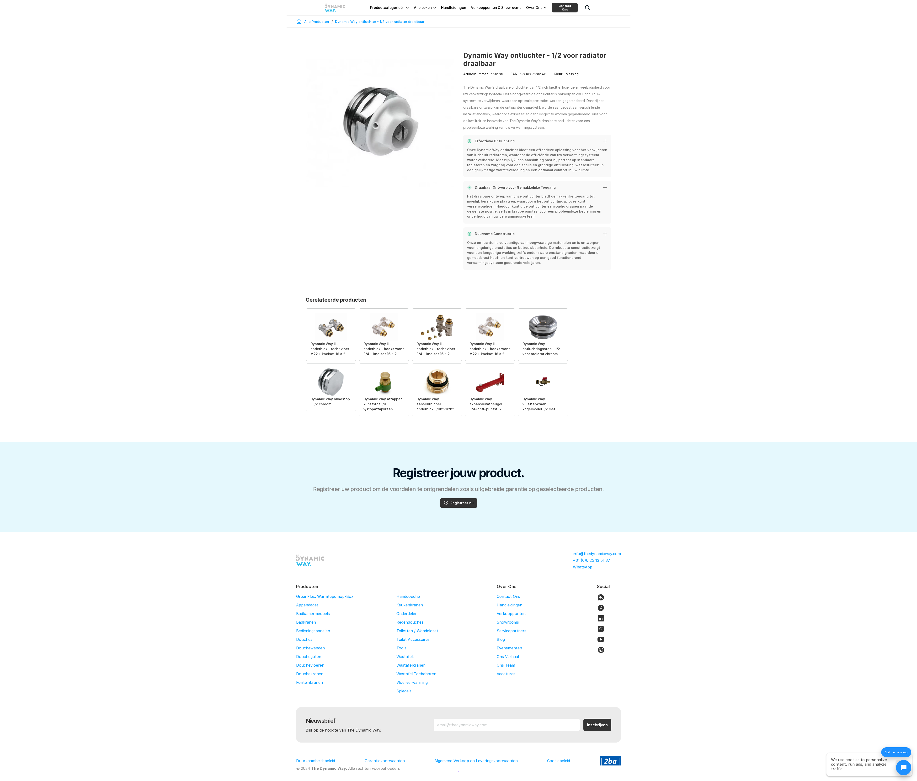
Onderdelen (406, 613)
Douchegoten (308, 656)
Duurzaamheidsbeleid (315, 760)
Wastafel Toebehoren (416, 673)
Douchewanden (310, 648)
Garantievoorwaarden (385, 760)
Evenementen (509, 648)
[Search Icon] (587, 7)
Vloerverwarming (412, 682)
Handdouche (408, 596)
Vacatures (506, 673)
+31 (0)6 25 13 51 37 (591, 560)
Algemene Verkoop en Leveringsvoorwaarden (476, 760)
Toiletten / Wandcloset (417, 630)
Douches (304, 639)
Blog (501, 639)
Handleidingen (509, 605)
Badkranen (306, 622)
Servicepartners (511, 630)
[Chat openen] (903, 767)
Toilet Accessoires (413, 639)
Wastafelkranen (411, 665)
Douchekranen (309, 673)
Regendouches (409, 622)
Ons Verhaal (508, 656)
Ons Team (506, 665)
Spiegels (403, 691)
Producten (307, 586)
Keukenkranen (409, 605)
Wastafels (405, 656)
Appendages (307, 605)
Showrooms (508, 622)
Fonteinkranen (309, 682)
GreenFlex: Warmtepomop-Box (324, 596)
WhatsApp (582, 567)
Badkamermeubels (313, 613)
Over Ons (507, 586)
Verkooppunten (511, 613)
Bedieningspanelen (313, 630)
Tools (401, 648)
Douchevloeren (310, 665)
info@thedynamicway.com (597, 553)
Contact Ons (565, 7)
